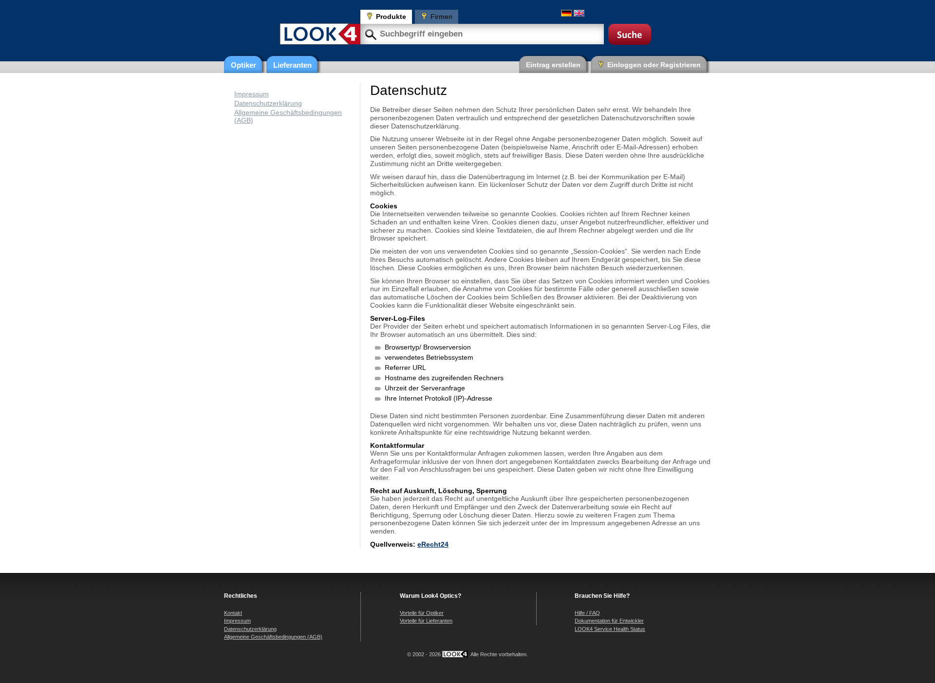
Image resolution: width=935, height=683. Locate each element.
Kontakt (233, 613)
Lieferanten (292, 65)
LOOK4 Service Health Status (610, 629)
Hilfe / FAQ (587, 613)
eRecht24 (433, 544)
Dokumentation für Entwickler (609, 621)
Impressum (251, 94)
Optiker (243, 65)
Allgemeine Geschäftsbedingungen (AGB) (273, 637)
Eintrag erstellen (553, 65)
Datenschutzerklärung (268, 103)
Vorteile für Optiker (422, 613)
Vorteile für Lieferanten (426, 621)
